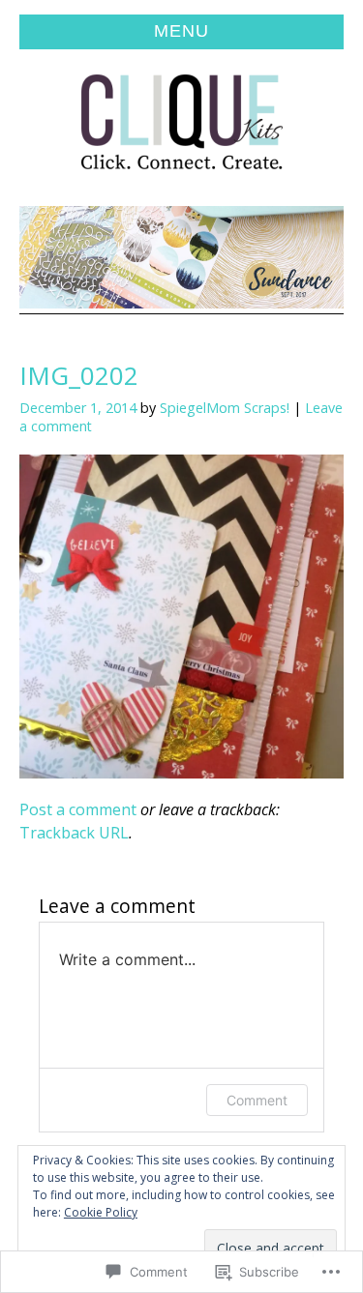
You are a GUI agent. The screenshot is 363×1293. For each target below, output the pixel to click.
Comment (257, 1100)
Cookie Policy (100, 1212)
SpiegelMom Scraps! (224, 407)
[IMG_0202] (181, 771)
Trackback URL (74, 832)
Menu (181, 31)
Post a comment (77, 809)
